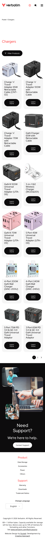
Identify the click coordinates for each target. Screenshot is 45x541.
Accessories (22, 466)
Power (4, 20)
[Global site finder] (30, 5)
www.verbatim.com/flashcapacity (24, 529)
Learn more (11, 103)
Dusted (23, 533)
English (13, 506)
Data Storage (22, 462)
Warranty (22, 485)
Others (22, 474)
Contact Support (22, 445)
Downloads (22, 489)
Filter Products (13, 53)
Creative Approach (22, 536)
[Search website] (35, 5)
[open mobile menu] (41, 5)
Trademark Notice (22, 493)
